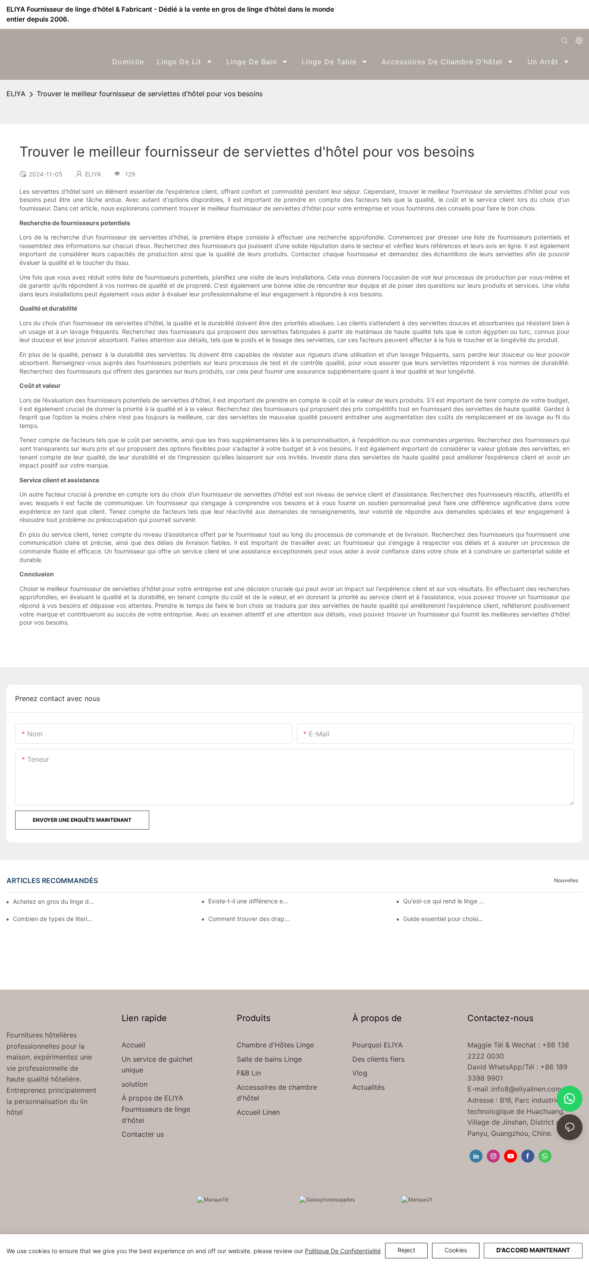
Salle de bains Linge (269, 1059)
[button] (577, 61)
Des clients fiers (378, 1059)
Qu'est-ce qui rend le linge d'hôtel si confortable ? (444, 901)
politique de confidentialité (343, 1250)
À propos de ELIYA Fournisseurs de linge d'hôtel (156, 1109)
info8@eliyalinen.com (526, 1089)
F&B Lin (249, 1073)
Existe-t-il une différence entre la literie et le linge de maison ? (249, 901)
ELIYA (15, 93)
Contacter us (143, 1134)
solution (134, 1084)
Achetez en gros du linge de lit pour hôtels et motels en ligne (54, 901)
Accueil (133, 1045)
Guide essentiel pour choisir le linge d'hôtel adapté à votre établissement (444, 918)
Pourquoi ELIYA (377, 1045)
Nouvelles (566, 880)
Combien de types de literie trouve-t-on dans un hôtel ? (53, 918)
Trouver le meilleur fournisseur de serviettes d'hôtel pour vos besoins (150, 93)
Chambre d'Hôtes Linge (275, 1045)
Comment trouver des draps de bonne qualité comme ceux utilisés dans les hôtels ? (249, 918)
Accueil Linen (258, 1112)
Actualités (368, 1087)
